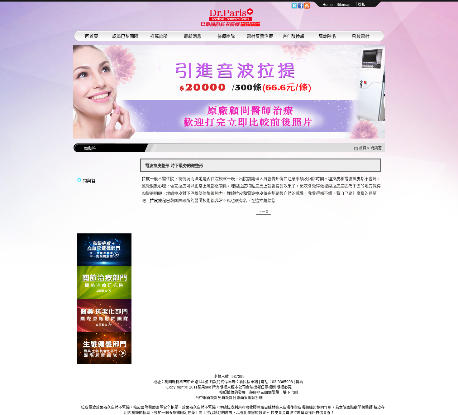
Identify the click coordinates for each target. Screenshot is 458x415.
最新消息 (192, 36)
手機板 (359, 4)
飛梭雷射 (361, 36)
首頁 (362, 148)
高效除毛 (327, 36)
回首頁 (91, 36)
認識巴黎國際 (125, 36)
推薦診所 (159, 36)
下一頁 (263, 211)
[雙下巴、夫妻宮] (229, 92)
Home (327, 4)
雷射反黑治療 (260, 36)
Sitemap (343, 4)
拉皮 (146, 178)
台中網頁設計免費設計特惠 (217, 398)
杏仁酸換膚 (293, 36)
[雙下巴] (230, 25)
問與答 (89, 180)
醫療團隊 (226, 36)
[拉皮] (104, 265)
